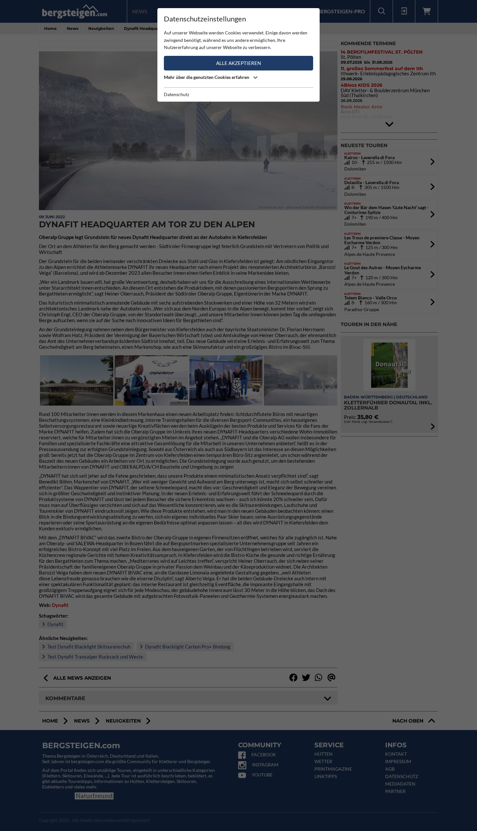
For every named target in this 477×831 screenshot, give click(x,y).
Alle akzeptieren (238, 63)
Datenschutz (176, 94)
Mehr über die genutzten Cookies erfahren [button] (207, 77)
